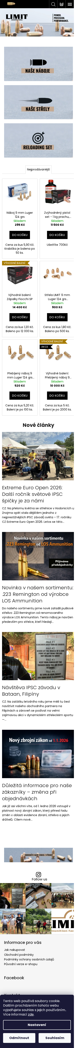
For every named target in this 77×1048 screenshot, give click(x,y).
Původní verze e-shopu (20, 964)
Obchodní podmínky (19, 955)
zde (31, 1014)
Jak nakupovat (14, 950)
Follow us (39, 879)
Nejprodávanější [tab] (38, 169)
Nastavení (37, 1024)
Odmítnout (19, 1038)
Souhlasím (54, 1038)
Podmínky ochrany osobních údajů (29, 959)
